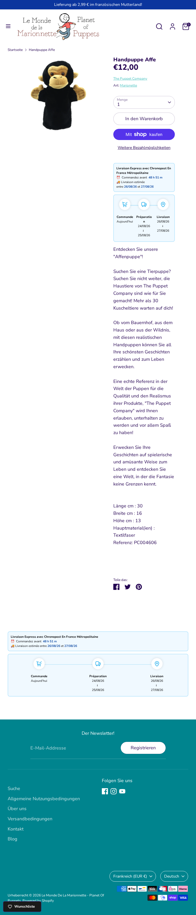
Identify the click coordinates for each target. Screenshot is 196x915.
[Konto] (172, 25)
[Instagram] (114, 791)
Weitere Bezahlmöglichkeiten (144, 147)
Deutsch (171, 876)
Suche (14, 788)
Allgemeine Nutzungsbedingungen (44, 799)
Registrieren (143, 748)
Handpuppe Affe (42, 49)
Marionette (128, 85)
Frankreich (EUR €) (130, 876)
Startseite (15, 49)
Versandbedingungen (30, 819)
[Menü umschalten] (8, 26)
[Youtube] (122, 791)
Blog (12, 839)
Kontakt (15, 829)
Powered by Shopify (38, 900)
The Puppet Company (130, 78)
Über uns (17, 809)
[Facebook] (105, 791)
